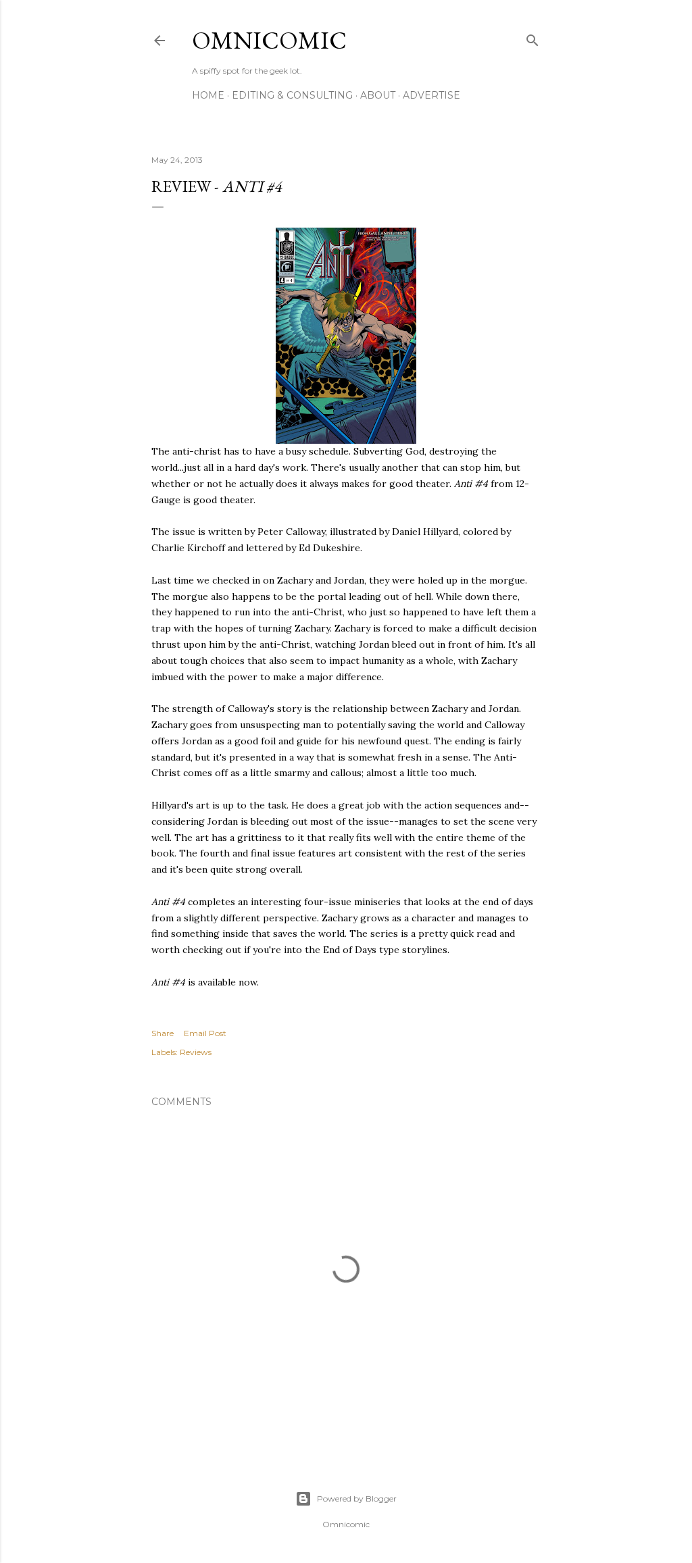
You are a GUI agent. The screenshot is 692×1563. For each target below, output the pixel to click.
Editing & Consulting (292, 95)
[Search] (532, 37)
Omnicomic (269, 40)
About (377, 95)
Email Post (205, 1033)
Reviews (196, 1052)
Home (208, 95)
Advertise (431, 95)
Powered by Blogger (357, 1498)
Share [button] (162, 1033)
